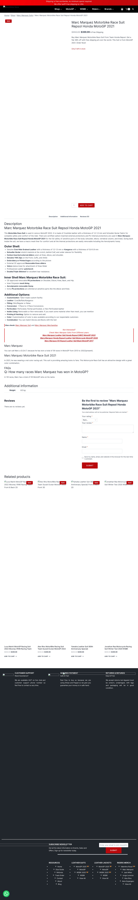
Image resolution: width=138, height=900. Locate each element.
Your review (87, 423)
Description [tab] (53, 216)
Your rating (87, 416)
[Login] (122, 9)
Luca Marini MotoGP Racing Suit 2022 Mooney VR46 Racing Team (17, 647)
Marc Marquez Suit (23, 325)
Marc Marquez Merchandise (46, 325)
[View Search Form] (133, 9)
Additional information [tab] (69, 216)
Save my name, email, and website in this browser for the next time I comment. (108, 458)
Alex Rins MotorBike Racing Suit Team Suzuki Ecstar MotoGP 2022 (52, 647)
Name (85, 437)
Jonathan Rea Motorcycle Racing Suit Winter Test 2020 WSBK (118, 647)
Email (85, 447)
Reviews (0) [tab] (84, 216)
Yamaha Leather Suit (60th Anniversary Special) (82, 647)
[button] (6, 893)
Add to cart (86, 205)
